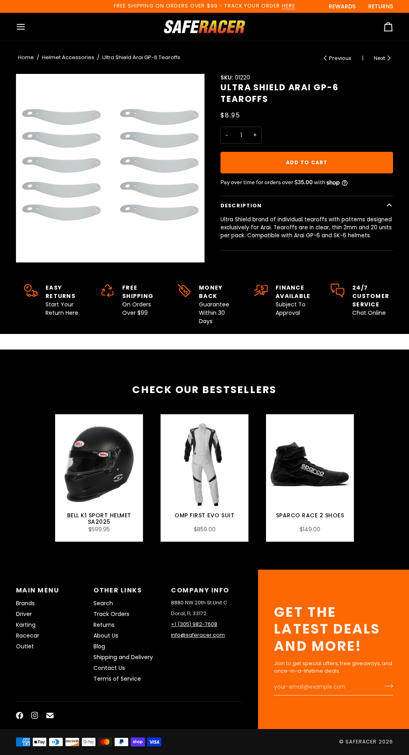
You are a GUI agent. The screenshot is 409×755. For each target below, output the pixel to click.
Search (103, 603)
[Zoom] (110, 168)
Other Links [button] (117, 590)
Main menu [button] (37, 590)
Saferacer (361, 741)
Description (241, 205)
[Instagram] (34, 715)
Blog (99, 646)
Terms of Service (117, 679)
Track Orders (111, 614)
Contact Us (109, 668)
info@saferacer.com (198, 635)
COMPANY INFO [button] (200, 590)
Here (289, 5)
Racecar (27, 636)
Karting (26, 625)
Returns (104, 625)
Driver (24, 614)
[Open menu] (28, 27)
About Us (105, 636)
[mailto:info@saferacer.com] (50, 715)
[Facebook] (19, 715)
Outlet (25, 646)
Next (379, 58)
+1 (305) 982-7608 (194, 624)
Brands (25, 603)
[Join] (386, 686)
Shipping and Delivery (123, 657)
